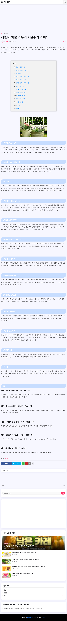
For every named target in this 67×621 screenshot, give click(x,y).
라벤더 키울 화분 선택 (22, 70)
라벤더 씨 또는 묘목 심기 (22, 76)
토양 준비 (18, 73)
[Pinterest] (26, 463)
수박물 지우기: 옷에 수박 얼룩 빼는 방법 (22, 573)
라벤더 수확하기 (20, 95)
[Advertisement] (33, 17)
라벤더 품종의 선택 (21, 67)
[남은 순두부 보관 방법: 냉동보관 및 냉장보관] (6, 554)
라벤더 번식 (19, 102)
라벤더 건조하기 (20, 98)
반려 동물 (33, 593)
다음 (3, 485)
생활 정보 (33, 590)
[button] (2, 2)
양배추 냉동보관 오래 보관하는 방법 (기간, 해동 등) (25, 559)
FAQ (17, 108)
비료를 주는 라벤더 (21, 89)
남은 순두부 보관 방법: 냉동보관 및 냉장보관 (24, 552)
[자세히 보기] (33, 463)
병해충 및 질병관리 (21, 92)
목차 (14, 64)
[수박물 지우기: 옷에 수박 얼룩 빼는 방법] (6, 575)
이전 (64, 485)
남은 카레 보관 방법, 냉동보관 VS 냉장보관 (19, 546)
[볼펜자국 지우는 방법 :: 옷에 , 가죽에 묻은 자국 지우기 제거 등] (6, 568)
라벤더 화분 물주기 (21, 79)
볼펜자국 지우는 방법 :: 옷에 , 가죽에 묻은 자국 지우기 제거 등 (28, 566)
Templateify (30, 617)
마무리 (18, 105)
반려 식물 (6, 33)
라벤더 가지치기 (20, 86)
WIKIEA (7, 2)
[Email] (29, 463)
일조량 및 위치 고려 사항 (22, 83)
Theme (43, 617)
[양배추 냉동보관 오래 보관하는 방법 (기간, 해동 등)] (6, 561)
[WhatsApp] (23, 463)
